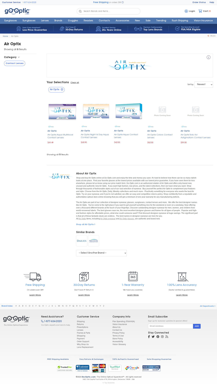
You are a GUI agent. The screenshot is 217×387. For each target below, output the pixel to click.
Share (212, 36)
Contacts (104, 21)
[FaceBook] (149, 337)
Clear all (75, 83)
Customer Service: (11, 2)
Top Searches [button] (109, 383)
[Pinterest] (157, 337)
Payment (81, 338)
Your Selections (58, 82)
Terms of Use (118, 335)
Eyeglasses (10, 21)
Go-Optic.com (88, 377)
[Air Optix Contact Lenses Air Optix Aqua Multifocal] (62, 111)
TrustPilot (115, 368)
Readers (88, 21)
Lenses (45, 21)
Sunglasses (29, 21)
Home (5, 36)
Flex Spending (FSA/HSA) (123, 321)
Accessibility (117, 341)
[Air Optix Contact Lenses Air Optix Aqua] (129, 111)
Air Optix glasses (127, 219)
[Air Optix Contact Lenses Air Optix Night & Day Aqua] (96, 111)
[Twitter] (153, 337)
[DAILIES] (81, 240)
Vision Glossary (119, 344)
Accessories (122, 21)
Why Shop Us (83, 344)
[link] (82, 368)
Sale (148, 21)
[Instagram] (162, 337)
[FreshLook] (93, 240)
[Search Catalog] (80, 11)
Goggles (73, 21)
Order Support (83, 341)
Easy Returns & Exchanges (92, 359)
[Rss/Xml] (167, 337)
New (137, 21)
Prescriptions (82, 327)
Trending (161, 21)
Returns (80, 324)
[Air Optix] (208, 57)
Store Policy (117, 338)
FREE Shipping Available (58, 359)
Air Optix (14, 36)
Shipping (81, 321)
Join (197, 326)
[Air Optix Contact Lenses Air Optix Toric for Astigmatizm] (196, 111)
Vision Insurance (119, 324)
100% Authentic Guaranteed (125, 359)
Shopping (81, 335)
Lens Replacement (85, 347)
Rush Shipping (180, 21)
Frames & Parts (83, 332)
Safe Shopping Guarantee (159, 359)
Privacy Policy (118, 332)
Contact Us (117, 329)
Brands (58, 21)
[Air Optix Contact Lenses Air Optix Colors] (162, 111)
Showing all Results (57, 155)
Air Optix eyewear (107, 219)
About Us (116, 327)
